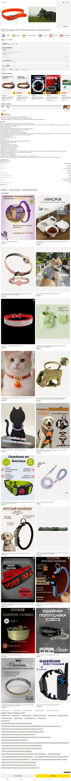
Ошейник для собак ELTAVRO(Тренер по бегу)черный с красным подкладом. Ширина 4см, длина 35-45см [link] (17, 604)
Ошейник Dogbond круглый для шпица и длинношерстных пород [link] (15, 553)
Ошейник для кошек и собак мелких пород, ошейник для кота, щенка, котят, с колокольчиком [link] (17, 398)
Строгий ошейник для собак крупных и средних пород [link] (52, 98)
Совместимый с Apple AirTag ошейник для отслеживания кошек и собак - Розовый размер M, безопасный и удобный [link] (16, 294)
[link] (5, 716)
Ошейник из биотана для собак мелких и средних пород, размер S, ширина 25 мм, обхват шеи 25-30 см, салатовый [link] (18, 503)
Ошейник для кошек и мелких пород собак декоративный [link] (13, 450)
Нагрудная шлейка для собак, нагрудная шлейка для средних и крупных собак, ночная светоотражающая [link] (51, 450)
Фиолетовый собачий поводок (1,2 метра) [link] (45, 502)
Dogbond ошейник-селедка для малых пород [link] (10, 654)
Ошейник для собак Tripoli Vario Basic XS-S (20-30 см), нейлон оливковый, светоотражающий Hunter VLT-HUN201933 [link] (51, 553)
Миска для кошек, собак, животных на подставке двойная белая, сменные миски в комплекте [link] (51, 242)
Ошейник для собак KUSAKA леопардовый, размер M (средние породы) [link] (8, 98)
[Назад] (2, 2)
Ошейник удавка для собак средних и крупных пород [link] (47, 654)
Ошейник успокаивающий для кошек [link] (9, 241)
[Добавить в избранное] (66, 2)
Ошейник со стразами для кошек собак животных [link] (11, 345)
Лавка (21, 779)
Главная (7, 779)
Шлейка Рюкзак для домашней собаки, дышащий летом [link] (48, 293)
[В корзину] (14, 93)
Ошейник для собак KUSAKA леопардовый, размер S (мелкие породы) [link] (23, 98)
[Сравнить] (63, 2)
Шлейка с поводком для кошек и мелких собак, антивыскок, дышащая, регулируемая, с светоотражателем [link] (51, 346)
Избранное (35, 779)
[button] (6, 35)
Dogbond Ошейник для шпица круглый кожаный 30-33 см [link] (48, 603)
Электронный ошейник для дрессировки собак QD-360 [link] (48, 704)
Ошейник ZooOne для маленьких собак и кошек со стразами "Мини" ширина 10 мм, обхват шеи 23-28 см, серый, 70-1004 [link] (17, 705)
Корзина (50, 779)
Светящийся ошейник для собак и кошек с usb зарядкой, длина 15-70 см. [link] (37, 98)
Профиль (64, 779)
